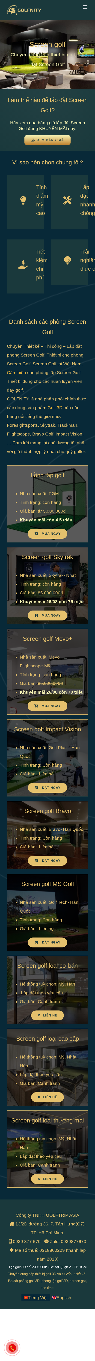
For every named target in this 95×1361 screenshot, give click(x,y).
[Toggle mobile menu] (85, 7)
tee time (47, 1288)
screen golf (78, 1281)
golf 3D (51, 1274)
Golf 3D (55, 407)
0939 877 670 (27, 1241)
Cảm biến (16, 372)
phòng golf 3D (29, 1281)
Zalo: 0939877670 (68, 1241)
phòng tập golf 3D (55, 1281)
